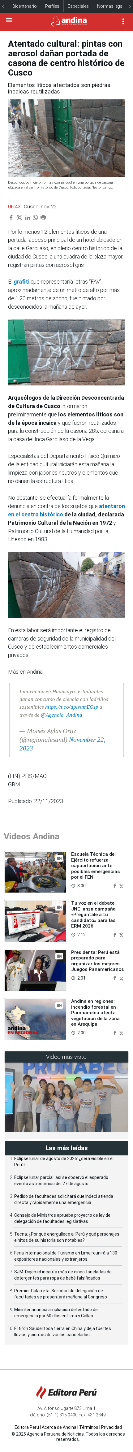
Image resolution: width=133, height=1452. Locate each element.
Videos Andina (31, 836)
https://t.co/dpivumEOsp (71, 707)
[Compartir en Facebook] (115, 885)
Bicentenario (24, 6)
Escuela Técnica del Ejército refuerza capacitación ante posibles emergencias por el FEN (95, 865)
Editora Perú (27, 1427)
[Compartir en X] (121, 885)
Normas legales (112, 6)
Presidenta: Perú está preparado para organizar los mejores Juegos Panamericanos (97, 961)
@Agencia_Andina (61, 715)
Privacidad (111, 1427)
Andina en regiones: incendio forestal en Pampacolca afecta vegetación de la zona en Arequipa (95, 1012)
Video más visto (66, 1057)
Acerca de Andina (59, 1427)
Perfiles (52, 6)
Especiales (78, 6)
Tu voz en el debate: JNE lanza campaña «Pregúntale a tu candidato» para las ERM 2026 (93, 914)
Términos (88, 1427)
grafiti (21, 281)
